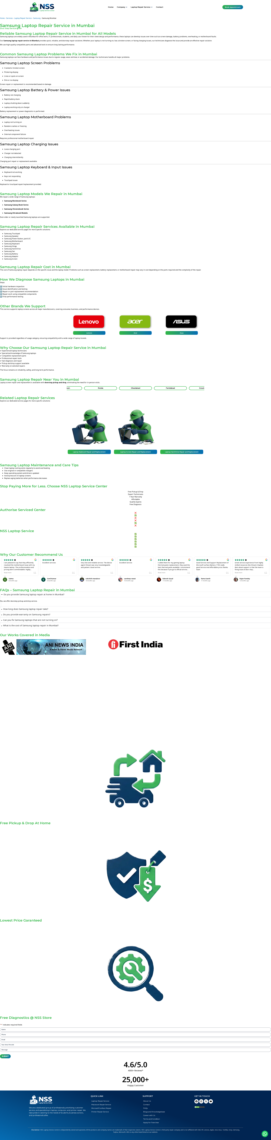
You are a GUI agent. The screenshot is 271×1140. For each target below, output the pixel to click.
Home (2, 18)
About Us (147, 1101)
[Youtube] (211, 1101)
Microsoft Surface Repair (101, 1108)
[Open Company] (126, 7)
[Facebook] (196, 1101)
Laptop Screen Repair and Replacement (135, 452)
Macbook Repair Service (101, 1105)
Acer (135, 333)
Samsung (36, 18)
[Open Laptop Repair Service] (152, 7)
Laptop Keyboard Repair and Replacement (89, 452)
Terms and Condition (151, 1119)
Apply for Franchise (151, 1123)
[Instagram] (201, 1101)
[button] (265, 1134)
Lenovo (89, 333)
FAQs (145, 1108)
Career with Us (149, 1115)
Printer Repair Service (100, 1112)
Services (9, 18)
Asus (182, 333)
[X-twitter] (206, 1101)
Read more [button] (7, 573)
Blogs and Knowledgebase (154, 1112)
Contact (146, 1105)
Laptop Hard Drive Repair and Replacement (181, 452)
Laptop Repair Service (23, 18)
